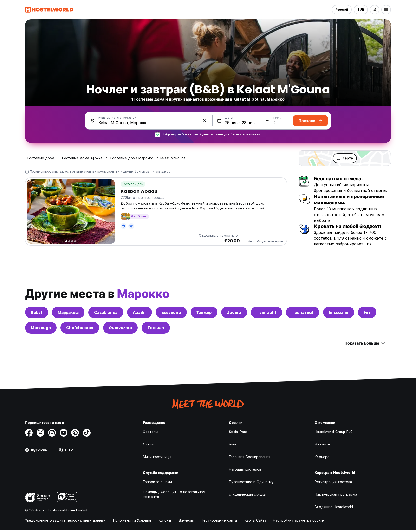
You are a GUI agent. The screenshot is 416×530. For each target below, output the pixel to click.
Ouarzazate (120, 327)
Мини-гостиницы (157, 457)
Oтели (148, 444)
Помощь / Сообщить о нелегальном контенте (174, 494)
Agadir (139, 312)
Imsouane (338, 312)
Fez (367, 312)
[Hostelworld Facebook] (29, 433)
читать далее (160, 171)
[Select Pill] (374, 9)
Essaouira (171, 312)
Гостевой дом (133, 184)
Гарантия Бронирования (249, 457)
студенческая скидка (247, 494)
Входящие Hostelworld (334, 507)
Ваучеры (186, 520)
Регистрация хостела (333, 482)
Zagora (234, 312)
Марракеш (68, 312)
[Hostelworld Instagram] (52, 433)
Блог (233, 444)
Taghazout (302, 312)
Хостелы (150, 432)
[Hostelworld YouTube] (63, 433)
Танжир (204, 312)
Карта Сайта (255, 520)
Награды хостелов (245, 469)
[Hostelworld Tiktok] (87, 433)
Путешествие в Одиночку (251, 482)
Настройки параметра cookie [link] (298, 520)
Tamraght (266, 312)
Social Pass (238, 432)
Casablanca (105, 312)
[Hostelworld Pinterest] (75, 433)
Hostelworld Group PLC (334, 432)
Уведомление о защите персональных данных (65, 520)
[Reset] (204, 120)
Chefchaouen (79, 327)
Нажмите (322, 444)
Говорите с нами (157, 482)
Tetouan (155, 327)
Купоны (165, 520)
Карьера (322, 457)
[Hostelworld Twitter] (40, 433)
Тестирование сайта (219, 520)
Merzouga (41, 327)
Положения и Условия (132, 520)
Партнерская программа (336, 494)
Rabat (36, 312)
